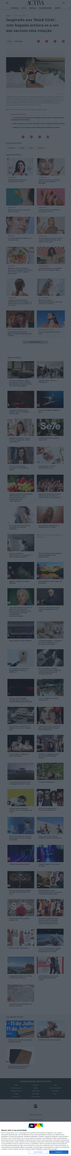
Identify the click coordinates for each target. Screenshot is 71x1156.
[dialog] (35, 1139)
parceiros (16, 1132)
